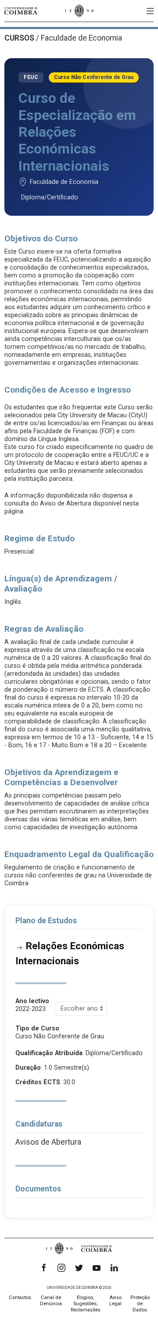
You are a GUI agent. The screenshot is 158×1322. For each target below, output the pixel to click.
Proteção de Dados (140, 1304)
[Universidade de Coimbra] (20, 11)
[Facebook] (44, 1267)
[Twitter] (79, 1267)
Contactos (20, 1297)
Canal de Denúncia (51, 1301)
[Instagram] (61, 1267)
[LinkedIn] (114, 1267)
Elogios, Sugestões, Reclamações (86, 1304)
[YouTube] (96, 1267)
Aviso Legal (115, 1301)
